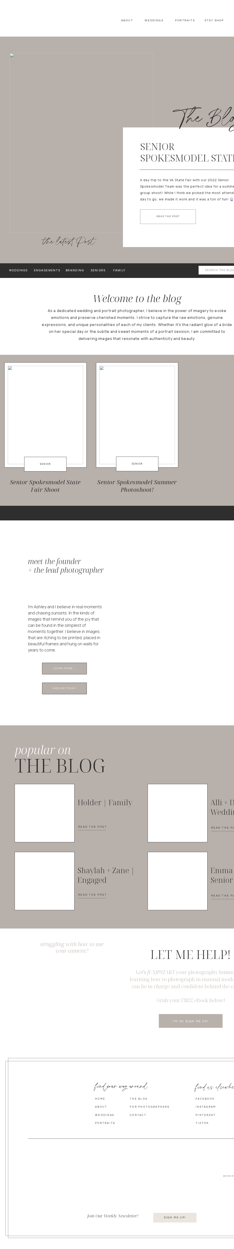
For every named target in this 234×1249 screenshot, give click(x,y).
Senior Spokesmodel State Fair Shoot (45, 485)
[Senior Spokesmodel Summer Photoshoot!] (137, 415)
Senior (45, 464)
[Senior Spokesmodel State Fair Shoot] (81, 143)
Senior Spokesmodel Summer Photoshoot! (137, 485)
